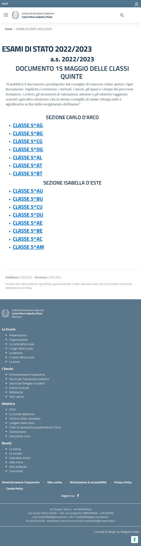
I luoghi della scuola (21, 348)
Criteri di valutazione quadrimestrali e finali (35, 427)
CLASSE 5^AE (28, 223)
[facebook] (78, 495)
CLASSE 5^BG (28, 133)
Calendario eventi (19, 458)
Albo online (16, 462)
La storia (14, 361)
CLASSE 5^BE (28, 231)
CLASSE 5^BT (27, 173)
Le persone (16, 353)
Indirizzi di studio (19, 388)
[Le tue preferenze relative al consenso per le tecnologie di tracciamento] (134, 539)
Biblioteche (16, 392)
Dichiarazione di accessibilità (88, 482)
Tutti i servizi (16, 396)
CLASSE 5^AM (28, 247)
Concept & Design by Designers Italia (116, 531)
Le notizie (15, 449)
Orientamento (17, 431)
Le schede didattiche (21, 414)
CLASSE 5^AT (27, 165)
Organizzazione (18, 339)
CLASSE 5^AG (28, 125)
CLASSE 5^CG (27, 141)
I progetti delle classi (21, 423)
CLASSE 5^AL (27, 157)
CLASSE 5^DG (28, 149)
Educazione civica (19, 436)
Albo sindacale (18, 466)
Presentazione (18, 335)
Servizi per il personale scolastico (29, 379)
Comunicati (16, 471)
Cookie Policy (14, 488)
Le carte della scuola (21, 344)
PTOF (12, 409)
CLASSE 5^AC (27, 239)
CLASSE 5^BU (28, 199)
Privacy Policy (123, 482)
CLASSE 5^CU (28, 207)
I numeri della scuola (21, 357)
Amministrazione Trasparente (27, 374)
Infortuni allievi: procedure (25, 418)
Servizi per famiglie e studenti (27, 383)
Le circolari (15, 453)
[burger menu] (6, 15)
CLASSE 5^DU (28, 215)
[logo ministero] (15, 15)
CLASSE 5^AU (28, 191)
